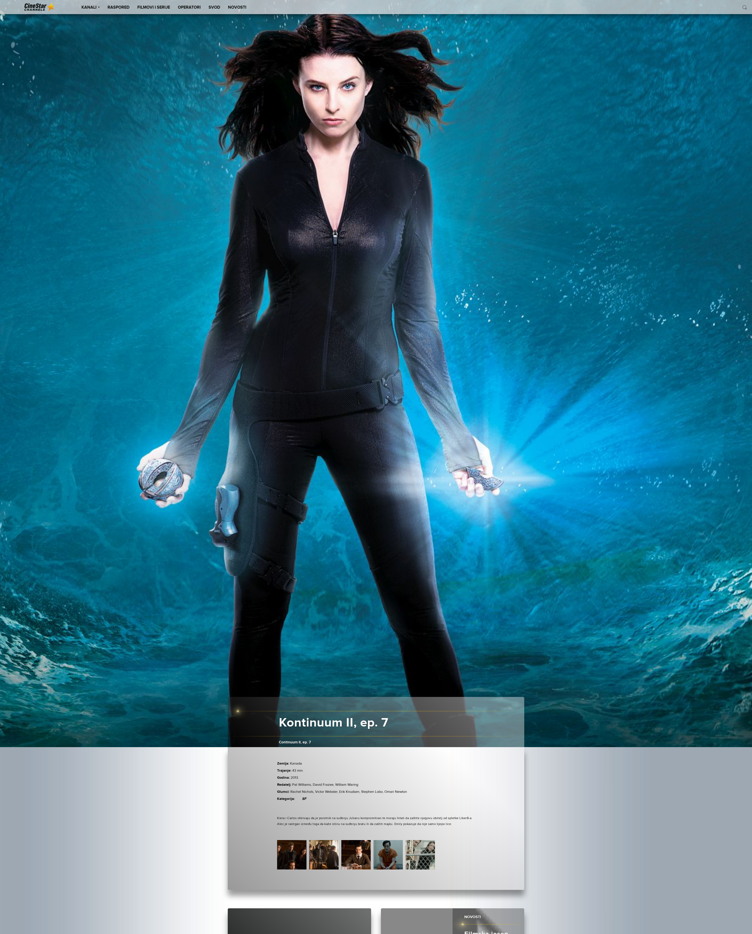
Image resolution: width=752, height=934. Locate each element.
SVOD (214, 7)
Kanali (89, 7)
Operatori (189, 7)
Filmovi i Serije (153, 7)
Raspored (118, 7)
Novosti (237, 7)
